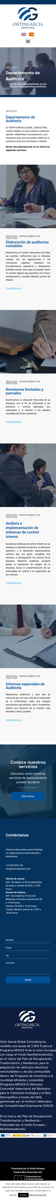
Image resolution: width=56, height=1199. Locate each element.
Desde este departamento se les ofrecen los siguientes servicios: (28, 85)
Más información (38, 1195)
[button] (28, 41)
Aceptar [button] (23, 1195)
